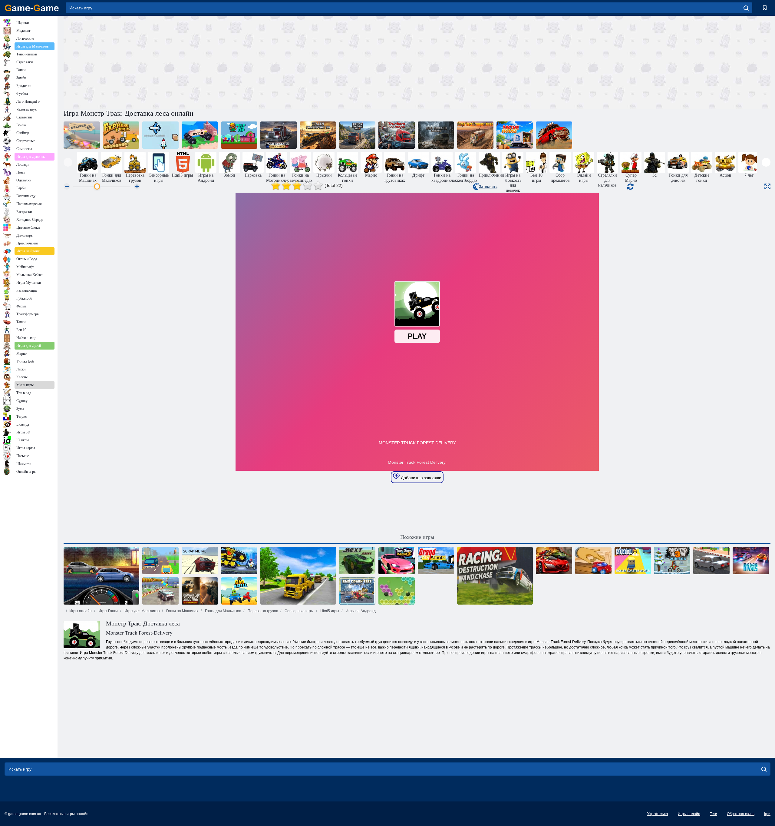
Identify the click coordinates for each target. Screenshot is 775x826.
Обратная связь (740, 814)
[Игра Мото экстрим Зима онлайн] (672, 560)
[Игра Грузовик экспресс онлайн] (121, 135)
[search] (746, 8)
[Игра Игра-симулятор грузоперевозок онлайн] (475, 135)
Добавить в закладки (420, 477)
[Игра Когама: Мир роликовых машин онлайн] (633, 560)
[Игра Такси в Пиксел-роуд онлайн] (160, 560)
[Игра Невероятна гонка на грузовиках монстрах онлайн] (160, 591)
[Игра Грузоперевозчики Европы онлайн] (396, 135)
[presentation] (68, 162)
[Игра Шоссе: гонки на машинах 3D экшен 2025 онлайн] (200, 591)
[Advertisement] (240, 61)
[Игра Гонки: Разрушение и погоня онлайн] (495, 576)
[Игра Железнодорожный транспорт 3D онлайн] (318, 135)
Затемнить (488, 186)
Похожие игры (417, 537)
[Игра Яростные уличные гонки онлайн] (101, 576)
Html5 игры (329, 611)
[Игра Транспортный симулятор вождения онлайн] (298, 576)
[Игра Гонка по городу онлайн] (711, 560)
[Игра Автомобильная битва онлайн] (239, 591)
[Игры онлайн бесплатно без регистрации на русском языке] (32, 8)
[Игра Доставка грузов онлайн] (82, 135)
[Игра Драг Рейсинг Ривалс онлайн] (751, 560)
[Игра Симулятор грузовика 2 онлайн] (357, 135)
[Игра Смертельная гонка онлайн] (554, 135)
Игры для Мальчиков (142, 611)
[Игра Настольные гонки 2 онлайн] (593, 560)
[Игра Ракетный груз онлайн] (160, 135)
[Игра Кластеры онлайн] (396, 591)
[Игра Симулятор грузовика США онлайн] (278, 135)
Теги (713, 814)
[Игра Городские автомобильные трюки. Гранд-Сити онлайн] (436, 560)
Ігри (767, 814)
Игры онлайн (80, 611)
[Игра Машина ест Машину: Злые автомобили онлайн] (239, 560)
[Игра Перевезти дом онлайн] (514, 135)
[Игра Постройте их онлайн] (239, 135)
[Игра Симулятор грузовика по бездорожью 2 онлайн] (436, 135)
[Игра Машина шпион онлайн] (554, 560)
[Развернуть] (767, 186)
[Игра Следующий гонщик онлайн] (357, 560)
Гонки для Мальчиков (222, 611)
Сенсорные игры (299, 611)
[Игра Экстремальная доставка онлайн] (200, 135)
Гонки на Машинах (181, 611)
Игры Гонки (107, 611)
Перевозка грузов (262, 611)
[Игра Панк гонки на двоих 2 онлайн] (396, 560)
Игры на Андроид (360, 611)
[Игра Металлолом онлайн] (200, 560)
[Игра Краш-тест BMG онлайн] (357, 591)
